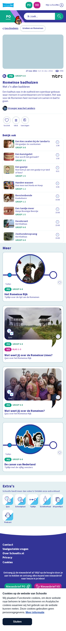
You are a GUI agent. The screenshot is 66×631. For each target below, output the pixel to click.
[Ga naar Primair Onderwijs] (9, 16)
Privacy (7, 558)
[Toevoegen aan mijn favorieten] (59, 282)
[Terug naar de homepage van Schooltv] (8, 5)
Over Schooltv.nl (13, 553)
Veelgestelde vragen (15, 549)
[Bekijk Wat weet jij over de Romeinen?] (33, 392)
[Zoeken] (59, 16)
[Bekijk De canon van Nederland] (33, 447)
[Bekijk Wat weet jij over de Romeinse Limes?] (33, 334)
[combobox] (39, 16)
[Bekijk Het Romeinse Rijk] (33, 277)
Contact (8, 545)
